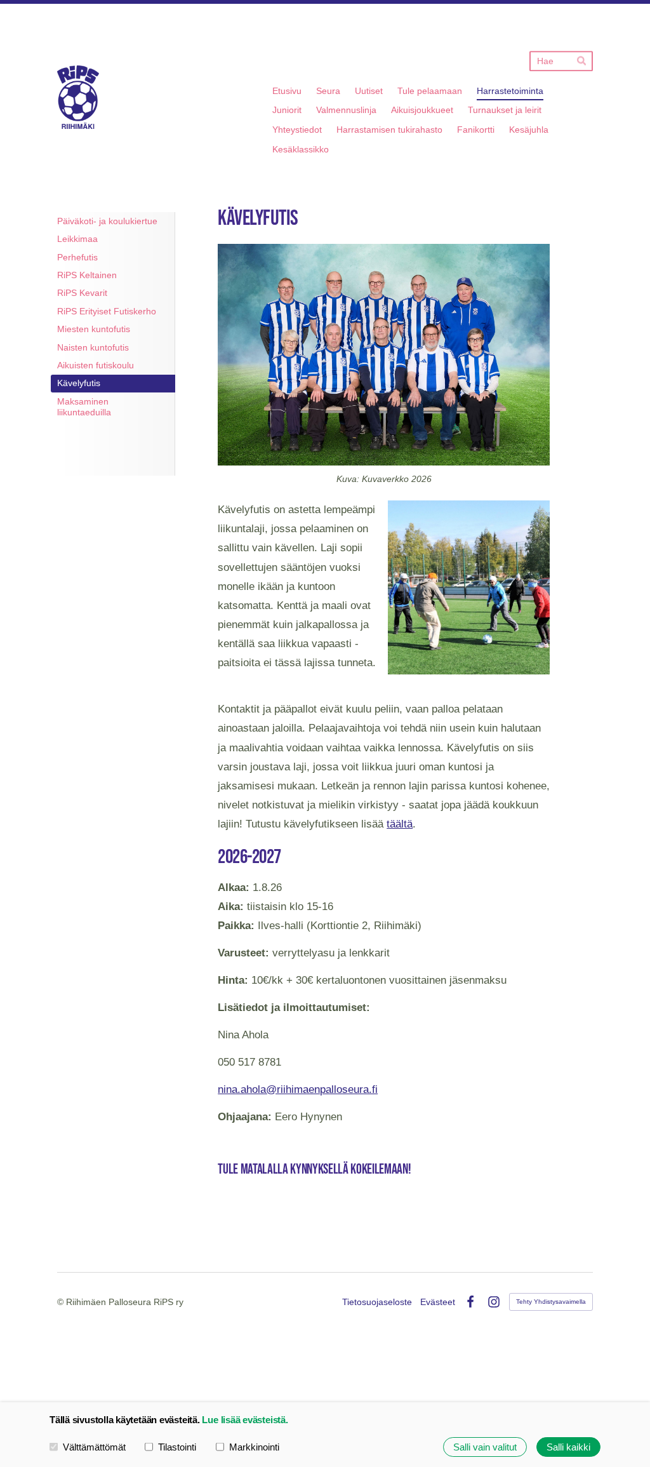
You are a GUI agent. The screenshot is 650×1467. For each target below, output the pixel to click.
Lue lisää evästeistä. (245, 1419)
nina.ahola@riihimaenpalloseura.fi (298, 1089)
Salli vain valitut (485, 1447)
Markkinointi (254, 1447)
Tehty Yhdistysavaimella (551, 1301)
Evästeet (437, 1301)
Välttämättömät (94, 1447)
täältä (400, 824)
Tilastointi (177, 1447)
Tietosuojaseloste (377, 1301)
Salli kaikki (568, 1447)
